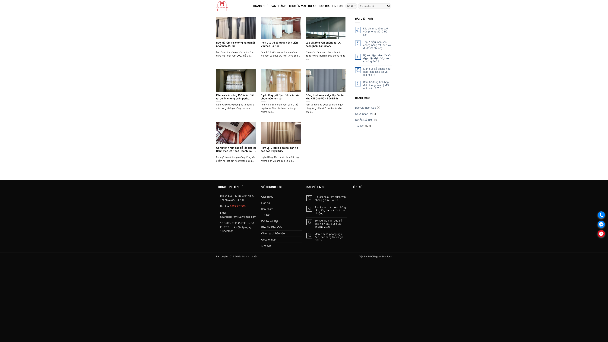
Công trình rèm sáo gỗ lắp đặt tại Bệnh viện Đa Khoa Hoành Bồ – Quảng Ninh (236, 149)
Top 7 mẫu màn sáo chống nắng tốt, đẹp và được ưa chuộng (377, 45)
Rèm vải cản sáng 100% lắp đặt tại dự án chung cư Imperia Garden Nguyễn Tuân (235, 97)
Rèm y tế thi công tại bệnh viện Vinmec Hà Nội (279, 44)
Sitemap (266, 245)
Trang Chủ (260, 6)
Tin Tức (337, 6)
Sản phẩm (267, 209)
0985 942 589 (238, 206)
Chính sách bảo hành (273, 233)
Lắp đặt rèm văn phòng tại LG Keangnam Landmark (323, 44)
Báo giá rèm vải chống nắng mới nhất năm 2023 (235, 44)
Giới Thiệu (267, 196)
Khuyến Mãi (297, 6)
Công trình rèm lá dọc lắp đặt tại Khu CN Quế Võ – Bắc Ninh (325, 97)
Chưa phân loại (364, 113)
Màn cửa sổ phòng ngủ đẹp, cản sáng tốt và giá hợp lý (376, 71)
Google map (268, 239)
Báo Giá (324, 6)
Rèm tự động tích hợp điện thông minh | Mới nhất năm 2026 (376, 85)
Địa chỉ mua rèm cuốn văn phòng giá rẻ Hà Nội (376, 31)
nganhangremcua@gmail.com (238, 216)
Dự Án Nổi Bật (363, 119)
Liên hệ (265, 202)
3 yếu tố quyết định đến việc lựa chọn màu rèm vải (280, 97)
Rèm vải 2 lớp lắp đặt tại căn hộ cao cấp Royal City (279, 149)
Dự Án (312, 6)
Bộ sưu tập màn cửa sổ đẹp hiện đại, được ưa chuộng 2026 (376, 58)
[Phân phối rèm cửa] (232, 6)
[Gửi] (388, 6)
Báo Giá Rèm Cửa (365, 107)
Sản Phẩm (278, 6)
